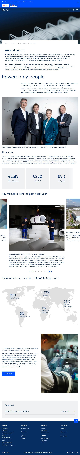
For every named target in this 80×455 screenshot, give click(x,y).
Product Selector (25, 428)
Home (6, 43)
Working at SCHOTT (45, 438)
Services (23, 436)
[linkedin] (72, 452)
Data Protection (38, 452)
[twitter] (75, 452)
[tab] (32, 271)
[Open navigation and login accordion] (73, 10)
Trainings (23, 438)
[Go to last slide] (29, 271)
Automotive (4, 430)
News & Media (63, 436)
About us (13, 43)
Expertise (23, 435)
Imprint (31, 452)
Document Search (45, 432)
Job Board (43, 441)
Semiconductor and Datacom (8, 445)
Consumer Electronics (7, 433)
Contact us (62, 428)
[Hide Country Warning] (77, 2)
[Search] (68, 10)
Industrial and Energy (7, 439)
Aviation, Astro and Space (8, 432)
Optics (3, 440)
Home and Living (6, 437)
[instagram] (70, 452)
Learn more (8, 373)
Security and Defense (7, 444)
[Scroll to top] (76, 421)
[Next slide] (45, 271)
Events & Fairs (63, 435)
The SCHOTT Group (22, 43)
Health (3, 435)
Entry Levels (44, 440)
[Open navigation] (77, 10)
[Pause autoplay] (50, 271)
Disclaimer (26, 452)
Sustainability (44, 430)
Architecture (5, 428)
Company (43, 428)
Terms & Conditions (47, 452)
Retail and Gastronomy (7, 442)
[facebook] (67, 452)
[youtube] (77, 452)
